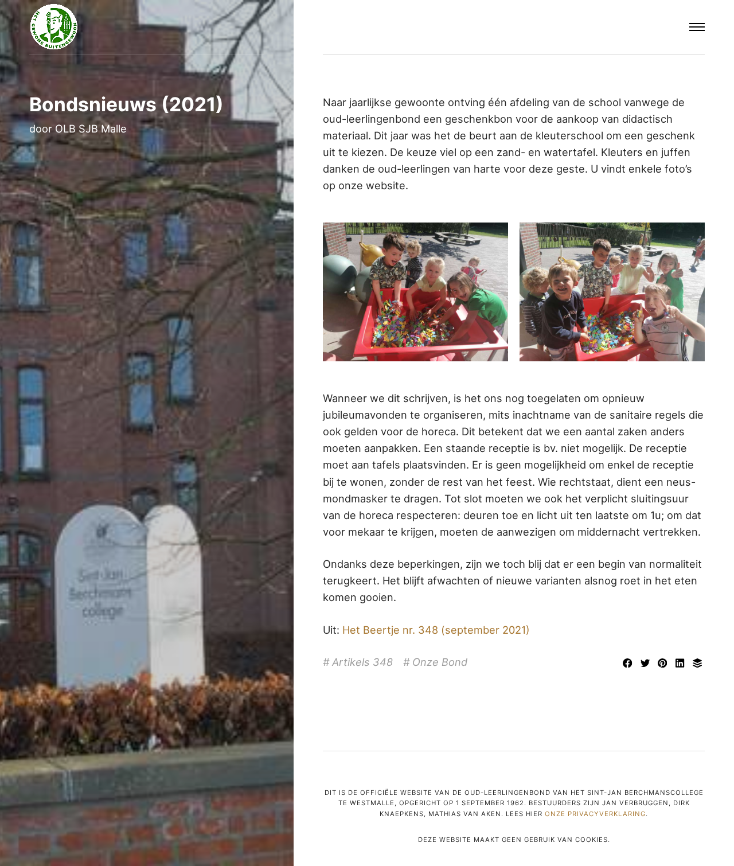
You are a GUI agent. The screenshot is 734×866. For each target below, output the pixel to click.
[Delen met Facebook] (629, 663)
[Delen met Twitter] (646, 663)
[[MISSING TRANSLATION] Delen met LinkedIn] (681, 663)
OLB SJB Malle (91, 128)
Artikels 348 (362, 662)
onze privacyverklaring (595, 814)
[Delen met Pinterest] (664, 663)
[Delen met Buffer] (697, 663)
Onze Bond (439, 662)
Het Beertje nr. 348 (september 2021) (436, 629)
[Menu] (697, 27)
